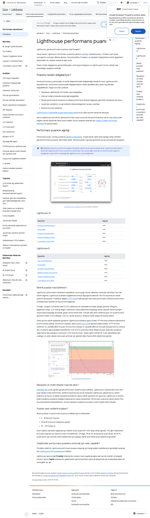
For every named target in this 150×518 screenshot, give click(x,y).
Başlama (19, 14)
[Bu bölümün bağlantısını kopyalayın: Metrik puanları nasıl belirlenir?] (69, 288)
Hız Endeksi (41, 229)
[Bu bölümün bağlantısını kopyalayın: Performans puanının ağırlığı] (71, 130)
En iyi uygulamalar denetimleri (81, 14)
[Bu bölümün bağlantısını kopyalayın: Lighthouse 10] (53, 213)
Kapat (122, 31)
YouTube (114, 497)
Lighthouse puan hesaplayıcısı (73, 207)
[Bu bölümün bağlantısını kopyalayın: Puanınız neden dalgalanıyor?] (73, 75)
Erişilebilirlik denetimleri (57, 14)
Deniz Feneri (7, 14)
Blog (65, 3)
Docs (5, 9)
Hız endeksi (41, 265)
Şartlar (34, 513)
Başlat (138, 31)
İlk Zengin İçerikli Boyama (46, 226)
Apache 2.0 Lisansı (107, 473)
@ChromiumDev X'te (118, 494)
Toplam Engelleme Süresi (46, 237)
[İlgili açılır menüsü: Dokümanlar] (45, 2)
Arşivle (73, 501)
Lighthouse (17, 9)
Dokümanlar (38, 3)
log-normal (85, 324)
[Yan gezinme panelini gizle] (26, 514)
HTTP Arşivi (72, 299)
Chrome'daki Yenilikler (79, 3)
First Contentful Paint (45, 261)
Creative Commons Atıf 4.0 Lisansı (72, 473)
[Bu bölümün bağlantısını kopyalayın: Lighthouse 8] (52, 248)
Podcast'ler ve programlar (80, 504)
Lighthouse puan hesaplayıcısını (52, 451)
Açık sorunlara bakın (39, 497)
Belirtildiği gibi (42, 390)
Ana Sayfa (40, 33)
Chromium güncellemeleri (80, 494)
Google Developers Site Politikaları (54, 476)
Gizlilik (41, 513)
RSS (112, 504)
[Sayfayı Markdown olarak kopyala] (110, 40)
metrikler (85, 54)
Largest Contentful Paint (46, 233)
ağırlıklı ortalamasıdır (74, 137)
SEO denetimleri (102, 14)
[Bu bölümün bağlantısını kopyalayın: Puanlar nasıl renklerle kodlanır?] (70, 409)
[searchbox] (15, 21)
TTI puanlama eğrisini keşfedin (80, 379)
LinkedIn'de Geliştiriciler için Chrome (123, 501)
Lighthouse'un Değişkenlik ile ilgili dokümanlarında (56, 113)
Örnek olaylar (55, 3)
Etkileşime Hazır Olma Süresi (47, 273)
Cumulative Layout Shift (46, 241)
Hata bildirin (36, 494)
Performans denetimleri (35, 14)
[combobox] (107, 3)
